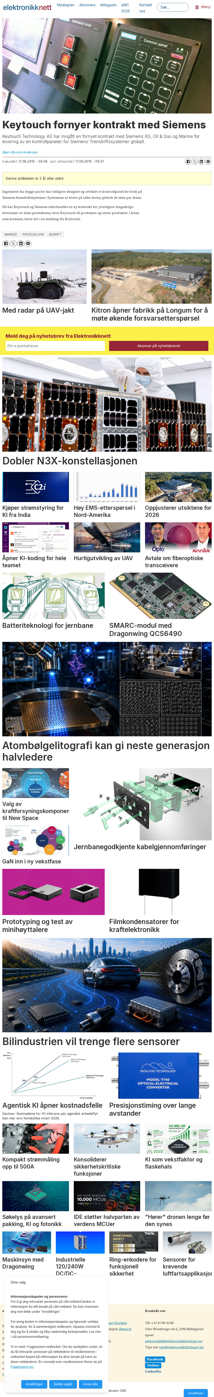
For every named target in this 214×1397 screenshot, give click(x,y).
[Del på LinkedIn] (201, 161)
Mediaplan (65, 5)
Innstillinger (195, 1393)
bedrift (55, 234)
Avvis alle (90, 1384)
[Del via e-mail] (208, 161)
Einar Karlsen (116, 1323)
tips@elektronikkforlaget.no (181, 1347)
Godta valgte (63, 1384)
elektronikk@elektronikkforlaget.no (173, 1341)
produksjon (33, 234)
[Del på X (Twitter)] (195, 161)
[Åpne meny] (197, 7)
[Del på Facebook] (188, 161)
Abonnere (87, 5)
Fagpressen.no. (22, 1367)
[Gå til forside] (27, 7)
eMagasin (108, 5)
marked (11, 234)
